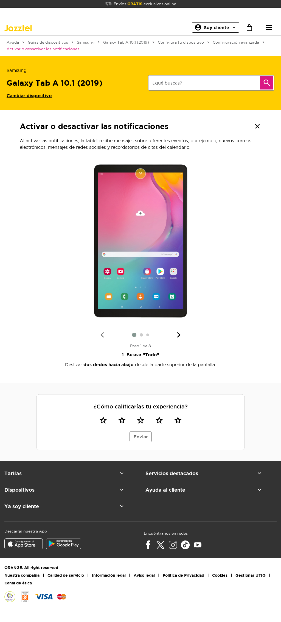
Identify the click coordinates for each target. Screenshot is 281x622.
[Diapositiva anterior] (102, 334)
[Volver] (257, 126)
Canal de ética (18, 583)
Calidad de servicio (65, 575)
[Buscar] (266, 82)
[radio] (103, 420)
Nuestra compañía (22, 575)
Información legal (109, 575)
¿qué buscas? (167, 82)
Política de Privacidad (183, 575)
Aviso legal (144, 575)
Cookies (219, 575)
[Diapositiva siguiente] (178, 334)
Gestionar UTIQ (250, 575)
